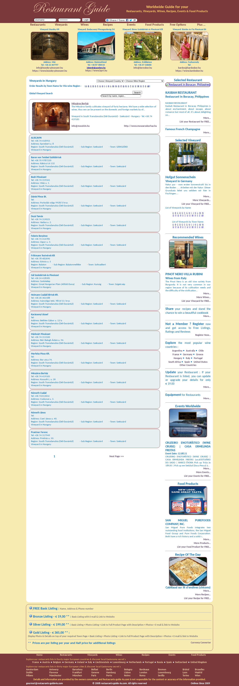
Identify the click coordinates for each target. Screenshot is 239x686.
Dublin (29, 672)
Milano (29, 675)
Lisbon (127, 672)
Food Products (198, 655)
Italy (90, 662)
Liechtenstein (102, 662)
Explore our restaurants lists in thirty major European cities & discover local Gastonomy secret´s (73, 666)
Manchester (55, 675)
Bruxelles (199, 669)
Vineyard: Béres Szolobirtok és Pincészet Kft (142, 29)
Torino (186, 675)
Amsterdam (32, 669)
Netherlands (135, 662)
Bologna (128, 669)
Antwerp (53, 669)
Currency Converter (201, 643)
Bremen (162, 669)
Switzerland (181, 662)
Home (39, 655)
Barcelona (77, 669)
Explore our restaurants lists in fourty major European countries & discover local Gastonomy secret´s (76, 659)
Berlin (109, 669)
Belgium (57, 662)
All (148, 86)
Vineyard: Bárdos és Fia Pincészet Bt (189, 29)
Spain (169, 662)
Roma (142, 675)
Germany (69, 662)
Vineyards (92, 655)
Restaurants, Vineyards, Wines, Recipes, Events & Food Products (167, 11)
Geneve (95, 672)
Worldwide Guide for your (167, 7)
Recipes (145, 655)
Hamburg (111, 672)
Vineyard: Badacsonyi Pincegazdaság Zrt (96, 29)
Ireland (80, 662)
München (77, 675)
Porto (109, 675)
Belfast (94, 669)
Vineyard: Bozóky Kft (49, 29)
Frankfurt (77, 672)
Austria (46, 662)
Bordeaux (144, 669)
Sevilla (161, 675)
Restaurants (66, 655)
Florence (53, 672)
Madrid (198, 672)
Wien (197, 675)
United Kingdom (198, 662)
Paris (93, 675)
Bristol (186, 669)
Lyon (185, 672)
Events (172, 655)
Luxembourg (119, 662)
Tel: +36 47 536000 (143, 65)
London (143, 672)
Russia (160, 662)
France (35, 662)
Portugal (149, 662)
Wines (119, 655)
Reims (127, 675)
